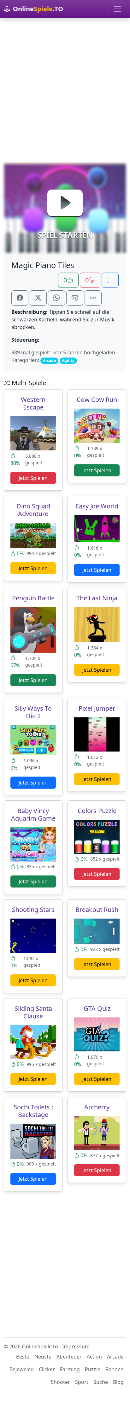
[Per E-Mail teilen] (74, 298)
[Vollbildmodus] (110, 280)
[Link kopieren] (93, 298)
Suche (100, 1381)
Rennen (114, 1369)
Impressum (76, 1346)
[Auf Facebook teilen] (19, 298)
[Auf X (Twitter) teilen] (38, 298)
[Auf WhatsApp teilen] (56, 298)
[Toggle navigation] (117, 9)
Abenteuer (69, 1356)
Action (94, 1356)
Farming (70, 1369)
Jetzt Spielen (33, 478)
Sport (81, 1381)
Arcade (115, 1356)
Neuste (42, 1356)
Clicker (47, 1369)
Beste (22, 1356)
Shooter (60, 1381)
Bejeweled (21, 1369)
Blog (118, 1381)
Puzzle (92, 1369)
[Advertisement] (65, 90)
